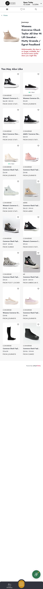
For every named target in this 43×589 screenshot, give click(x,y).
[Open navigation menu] (21, 584)
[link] (21, 9)
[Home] (11, 3)
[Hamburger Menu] (7, 9)
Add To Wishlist (18, 74)
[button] (32, 3)
